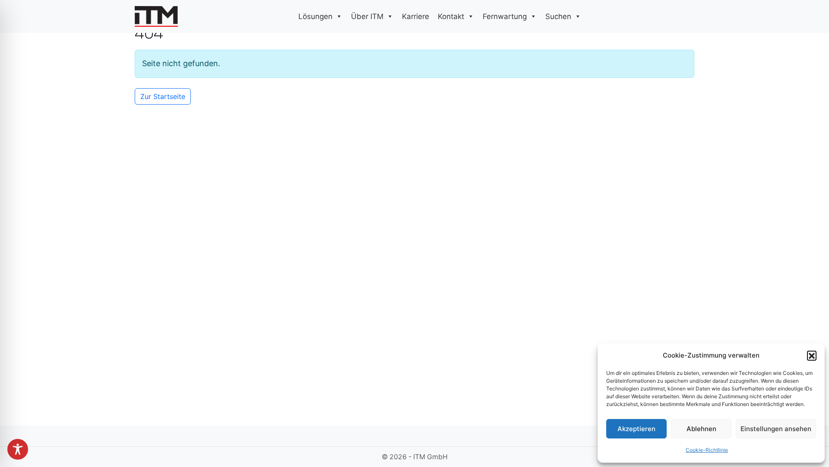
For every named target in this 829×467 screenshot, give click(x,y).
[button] (811, 355)
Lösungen (315, 16)
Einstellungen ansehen (775, 429)
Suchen (558, 16)
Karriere (415, 16)
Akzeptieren (636, 429)
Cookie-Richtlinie (707, 450)
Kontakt (451, 16)
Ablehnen (701, 429)
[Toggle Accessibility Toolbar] (17, 449)
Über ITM (367, 16)
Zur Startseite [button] (162, 96)
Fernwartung (505, 16)
